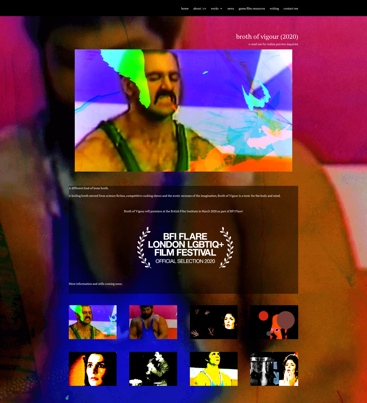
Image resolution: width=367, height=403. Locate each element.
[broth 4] (214, 385)
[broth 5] (274, 385)
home (185, 8)
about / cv (199, 8)
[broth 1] (274, 338)
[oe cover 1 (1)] (93, 338)
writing (274, 8)
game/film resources (252, 8)
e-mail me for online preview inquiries (273, 44)
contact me (291, 8)
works (215, 8)
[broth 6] (214, 338)
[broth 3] (153, 385)
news (230, 8)
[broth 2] (93, 385)
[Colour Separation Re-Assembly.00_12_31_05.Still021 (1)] (153, 338)
